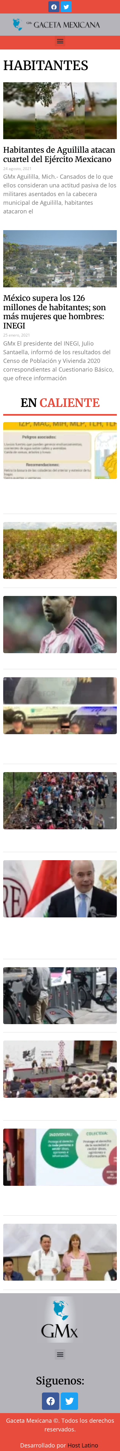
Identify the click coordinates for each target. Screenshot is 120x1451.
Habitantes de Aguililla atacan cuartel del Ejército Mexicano (59, 154)
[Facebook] (53, 6)
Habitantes (45, 66)
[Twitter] (66, 6)
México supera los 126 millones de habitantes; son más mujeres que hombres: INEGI (54, 312)
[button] (60, 41)
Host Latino (83, 1445)
